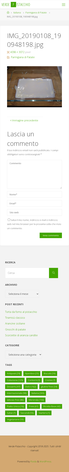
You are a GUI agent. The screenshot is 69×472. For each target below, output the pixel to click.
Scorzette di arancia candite (21, 335)
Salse (11, 412)
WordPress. (45, 461)
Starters (44, 412)
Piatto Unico (15, 406)
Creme (50, 380)
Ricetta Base (51, 406)
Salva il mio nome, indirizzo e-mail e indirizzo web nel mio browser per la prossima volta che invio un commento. (34, 224)
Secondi (27, 412)
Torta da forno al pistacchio (21, 311)
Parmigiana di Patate (36, 12)
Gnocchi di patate (15, 329)
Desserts (13, 386)
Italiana (17, 12)
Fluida (33, 461)
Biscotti (49, 373)
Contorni (34, 380)
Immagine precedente (25, 120)
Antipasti (13, 373)
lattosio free (15, 399)
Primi (33, 406)
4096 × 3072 (17, 52)
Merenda (36, 399)
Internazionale (16, 393)
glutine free (49, 386)
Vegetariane (15, 419)
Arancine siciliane (15, 323)
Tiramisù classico (15, 317)
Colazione (15, 380)
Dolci (30, 386)
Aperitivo (32, 373)
